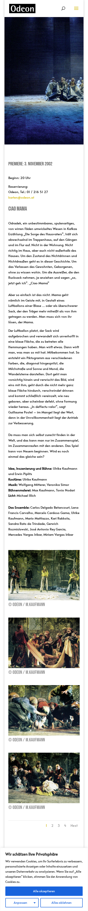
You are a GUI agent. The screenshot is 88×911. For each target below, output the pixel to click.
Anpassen (20, 903)
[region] (44, 879)
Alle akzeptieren (44, 891)
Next (74, 825)
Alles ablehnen (61, 903)
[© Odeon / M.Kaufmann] (44, 599)
